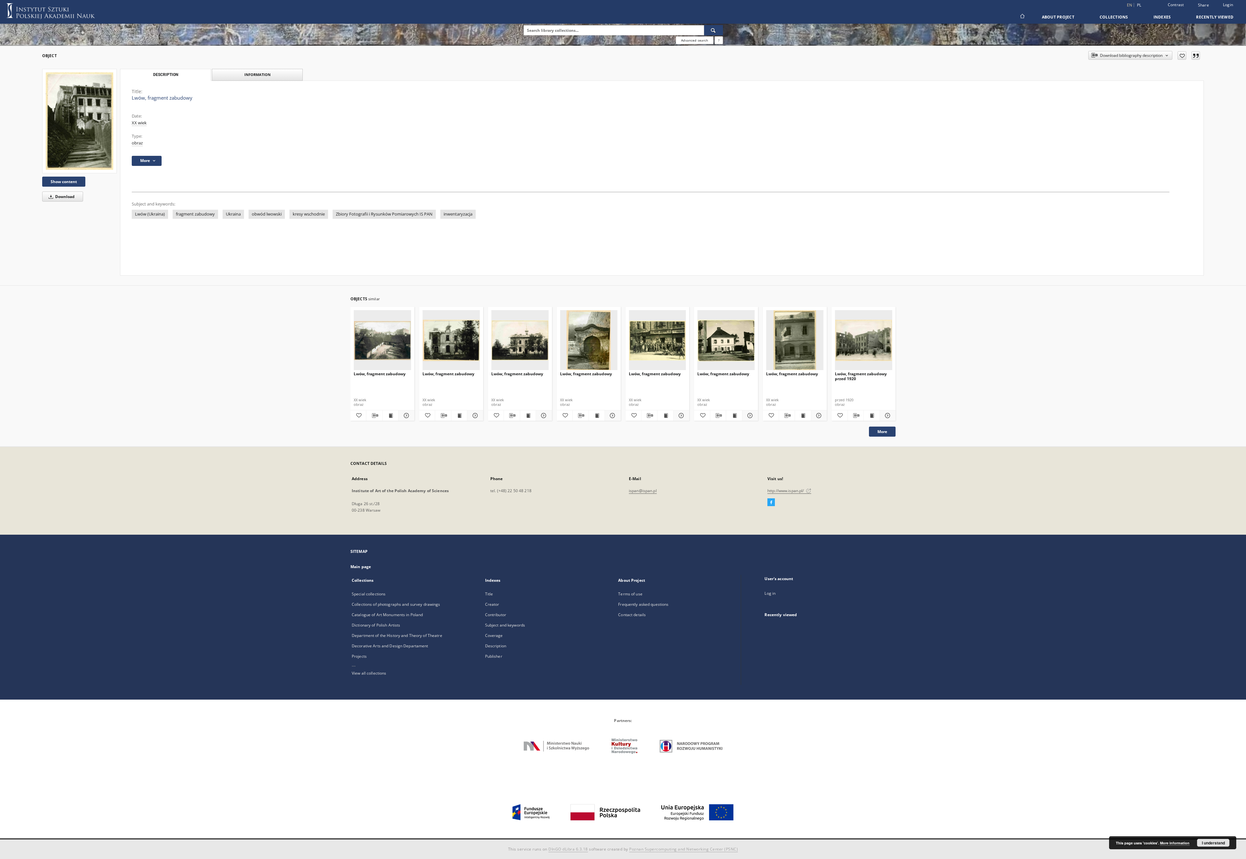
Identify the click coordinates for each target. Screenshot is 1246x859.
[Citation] (1195, 55)
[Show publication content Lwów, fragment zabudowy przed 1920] (871, 415)
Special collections (368, 594)
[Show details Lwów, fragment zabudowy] (405, 415)
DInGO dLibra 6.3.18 (568, 849)
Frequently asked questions (643, 604)
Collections (1114, 17)
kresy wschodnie (309, 214)
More (882, 431)
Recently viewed (1214, 17)
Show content (64, 181)
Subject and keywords (505, 625)
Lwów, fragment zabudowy (380, 374)
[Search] (713, 30)
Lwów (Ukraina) (150, 214)
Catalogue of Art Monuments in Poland (387, 614)
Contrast (1176, 4)
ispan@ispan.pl (643, 490)
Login (1228, 4)
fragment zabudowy (195, 214)
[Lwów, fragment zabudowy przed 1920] (863, 340)
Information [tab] (257, 74)
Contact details (632, 614)
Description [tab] (165, 74)
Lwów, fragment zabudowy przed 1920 (861, 376)
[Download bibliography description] (374, 415)
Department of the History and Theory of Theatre (397, 635)
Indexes (1162, 17)
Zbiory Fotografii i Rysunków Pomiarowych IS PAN (384, 214)
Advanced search (694, 40)
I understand (1213, 843)
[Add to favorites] (1182, 55)
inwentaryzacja (458, 214)
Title (489, 594)
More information (1175, 842)
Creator (492, 604)
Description (495, 646)
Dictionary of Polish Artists (376, 625)
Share (1203, 5)
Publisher (493, 656)
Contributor (495, 614)
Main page (360, 566)
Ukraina (233, 214)
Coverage (494, 635)
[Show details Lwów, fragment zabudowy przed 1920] (887, 415)
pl (1139, 5)
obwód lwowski (267, 214)
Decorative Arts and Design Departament (390, 646)
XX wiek (139, 123)
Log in (770, 593)
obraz (137, 143)
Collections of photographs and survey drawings (396, 604)
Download (64, 196)
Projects (359, 656)
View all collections (369, 673)
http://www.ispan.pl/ (786, 490)
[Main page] (1022, 17)
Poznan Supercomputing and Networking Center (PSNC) (683, 849)
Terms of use (630, 594)
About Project (1058, 17)
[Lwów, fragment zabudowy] (79, 121)
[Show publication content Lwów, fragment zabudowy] (390, 415)
